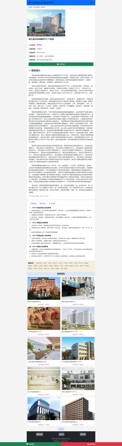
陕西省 (30, 268)
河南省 (46, 266)
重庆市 (55, 263)
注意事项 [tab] (33, 203)
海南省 (71, 266)
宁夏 (61, 268)
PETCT (61, 434)
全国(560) (39, 263)
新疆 (65, 268)
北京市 (50, 263)
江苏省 (76, 263)
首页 (31, 7)
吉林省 (41, 268)
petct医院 (37, 7)
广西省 (66, 266)
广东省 (61, 266)
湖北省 (43, 7)
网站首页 (39, 434)
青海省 (57, 268)
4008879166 (64, 441)
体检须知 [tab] (43, 203)
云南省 (87, 266)
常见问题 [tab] (52, 203)
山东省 (41, 266)
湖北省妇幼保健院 (34, 196)
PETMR (83, 434)
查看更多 (61, 429)
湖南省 (56, 266)
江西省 (35, 266)
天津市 (60, 263)
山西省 (71, 263)
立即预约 (62, 64)
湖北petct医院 (44, 196)
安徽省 (86, 263)
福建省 (30, 266)
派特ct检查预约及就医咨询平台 (41, 2)
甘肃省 (52, 268)
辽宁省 (35, 268)
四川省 (77, 266)
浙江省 (81, 263)
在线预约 (31, 444)
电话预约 (92, 444)
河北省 (65, 263)
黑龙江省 (46, 268)
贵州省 (82, 266)
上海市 (45, 263)
